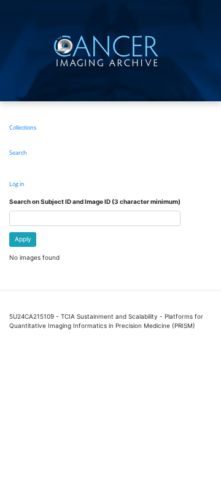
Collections (22, 127)
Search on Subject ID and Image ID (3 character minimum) (94, 201)
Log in (17, 184)
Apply (23, 239)
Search (18, 153)
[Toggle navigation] (210, 50)
